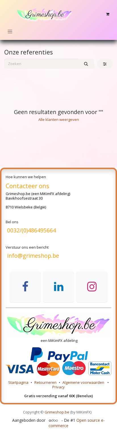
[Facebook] (25, 286)
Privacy (58, 387)
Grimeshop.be (18, 193)
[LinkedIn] (58, 286)
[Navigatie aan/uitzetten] (10, 31)
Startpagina (18, 382)
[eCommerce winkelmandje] (108, 14)
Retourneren (45, 382)
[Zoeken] (86, 64)
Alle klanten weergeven (58, 119)
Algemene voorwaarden (83, 382)
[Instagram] (91, 286)
